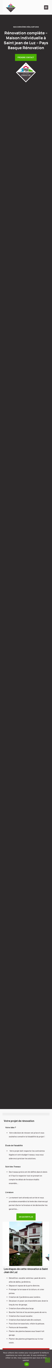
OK (26, 1364)
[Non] (47, 1360)
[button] (46, 7)
